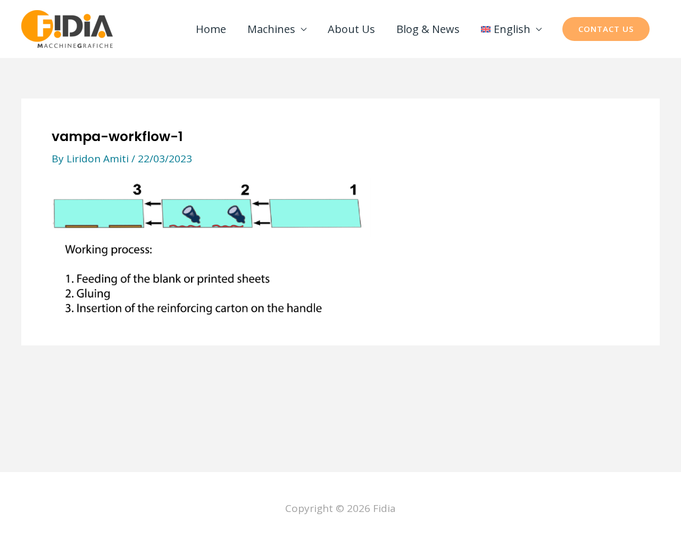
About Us (351, 29)
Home (211, 29)
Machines (271, 29)
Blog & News (428, 29)
